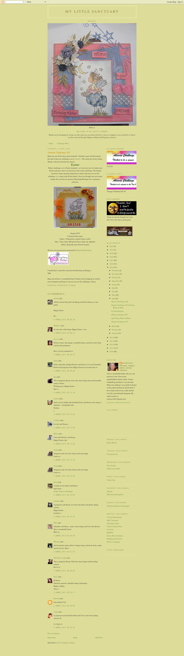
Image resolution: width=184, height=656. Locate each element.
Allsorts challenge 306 (119, 314)
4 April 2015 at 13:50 (64, 427)
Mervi (56, 433)
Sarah (56, 360)
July (113, 288)
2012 (112, 344)
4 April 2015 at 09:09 (64, 371)
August (114, 284)
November (116, 274)
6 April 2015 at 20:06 (64, 605)
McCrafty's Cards (60, 558)
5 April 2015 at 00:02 (64, 570)
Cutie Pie (110, 529)
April (114, 298)
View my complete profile (118, 402)
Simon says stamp (113, 468)
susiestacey (127, 363)
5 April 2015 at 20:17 (64, 592)
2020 (112, 253)
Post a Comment (53, 633)
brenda (56, 298)
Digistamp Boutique (84, 250)
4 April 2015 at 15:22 (64, 444)
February (115, 329)
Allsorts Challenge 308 (119, 301)
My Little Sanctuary (92, 11)
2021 (112, 250)
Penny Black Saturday (115, 535)
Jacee (56, 482)
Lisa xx (56, 339)
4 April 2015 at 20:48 (64, 535)
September (116, 281)
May (114, 295)
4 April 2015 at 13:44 (64, 414)
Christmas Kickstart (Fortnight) (118, 506)
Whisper (57, 541)
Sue (55, 377)
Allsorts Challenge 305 (119, 321)
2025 (112, 246)
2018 (112, 257)
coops (56, 612)
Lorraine (57, 501)
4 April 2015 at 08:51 (64, 354)
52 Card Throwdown (114, 517)
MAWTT (110, 532)
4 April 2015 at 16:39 (64, 460)
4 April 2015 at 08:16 (64, 319)
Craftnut (57, 420)
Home (51, 143)
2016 (112, 264)
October (115, 277)
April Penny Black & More (121, 318)
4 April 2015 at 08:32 (64, 333)
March (114, 326)
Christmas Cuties (113, 523)
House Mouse (112, 442)
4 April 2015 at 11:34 (64, 392)
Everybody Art (112, 454)
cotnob (56, 398)
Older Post (99, 637)
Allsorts (77, 159)
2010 (112, 351)
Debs (55, 523)
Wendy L (57, 325)
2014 (112, 337)
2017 (112, 260)
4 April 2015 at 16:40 (64, 476)
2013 (112, 341)
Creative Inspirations (114, 526)
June (114, 291)
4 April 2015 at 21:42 (64, 551)
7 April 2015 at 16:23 (64, 627)
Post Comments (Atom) (66, 642)
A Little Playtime (117, 311)
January (115, 333)
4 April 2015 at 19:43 (64, 516)
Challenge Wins (63, 143)
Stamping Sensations (114, 538)
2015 (112, 267)
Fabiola (56, 598)
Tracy (56, 576)
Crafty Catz (111, 480)
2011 (112, 348)
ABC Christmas (112, 520)
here (57, 176)
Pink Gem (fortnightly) (115, 494)
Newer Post (52, 637)
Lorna (56, 450)
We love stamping (113, 542)
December (115, 270)
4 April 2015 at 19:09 (64, 495)
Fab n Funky (111, 465)
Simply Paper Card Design (63, 491)
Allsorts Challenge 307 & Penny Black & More (123, 306)
